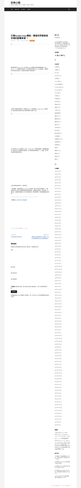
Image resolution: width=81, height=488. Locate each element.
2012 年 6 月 (57, 422)
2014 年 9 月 (57, 344)
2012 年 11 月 (57, 407)
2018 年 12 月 (57, 234)
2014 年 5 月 (57, 355)
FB (61, 436)
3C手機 (56, 67)
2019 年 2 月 (57, 229)
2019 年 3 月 (57, 226)
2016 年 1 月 (57, 298)
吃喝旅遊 (57, 98)
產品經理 (56, 447)
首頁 (12, 9)
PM (55, 442)
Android (59, 432)
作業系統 (66, 442)
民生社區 (57, 130)
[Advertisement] (40, 23)
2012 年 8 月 (57, 416)
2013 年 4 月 (57, 393)
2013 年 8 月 (57, 381)
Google (64, 436)
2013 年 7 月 (57, 384)
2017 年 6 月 (57, 254)
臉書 (64, 447)
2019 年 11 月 (57, 208)
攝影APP (56, 116)
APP (13, 228)
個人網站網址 (14, 279)
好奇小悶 (15, 2)
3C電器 (56, 70)
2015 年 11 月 (57, 303)
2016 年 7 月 (57, 280)
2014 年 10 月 (57, 341)
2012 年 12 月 (57, 404)
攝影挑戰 (57, 119)
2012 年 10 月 (57, 410)
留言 (12, 250)
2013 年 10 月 (57, 376)
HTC (56, 438)
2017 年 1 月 (57, 263)
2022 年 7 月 (57, 171)
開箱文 (56, 153)
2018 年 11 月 (57, 237)
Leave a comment (25, 40)
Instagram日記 (58, 87)
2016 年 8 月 (57, 278)
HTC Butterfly (59, 438)
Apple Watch (57, 75)
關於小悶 (17, 9)
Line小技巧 (57, 93)
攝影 (63, 443)
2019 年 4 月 (57, 223)
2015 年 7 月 (57, 315)
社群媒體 (61, 447)
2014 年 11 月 (57, 338)
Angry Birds (63, 432)
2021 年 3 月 (57, 197)
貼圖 (56, 147)
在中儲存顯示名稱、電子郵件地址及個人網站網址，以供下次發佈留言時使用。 (29, 287)
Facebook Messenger (58, 436)
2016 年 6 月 (57, 283)
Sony (62, 442)
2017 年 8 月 (57, 252)
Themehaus (67, 485)
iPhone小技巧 (58, 90)
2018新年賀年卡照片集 (16, 236)
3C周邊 (56, 432)
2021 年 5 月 (57, 191)
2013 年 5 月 (57, 390)
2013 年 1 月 (57, 401)
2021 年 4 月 (57, 194)
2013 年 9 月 (57, 378)
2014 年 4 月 (57, 358)
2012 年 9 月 (57, 413)
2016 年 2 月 (57, 295)
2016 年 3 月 (57, 292)
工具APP (16, 228)
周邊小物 (57, 104)
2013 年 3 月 (57, 396)
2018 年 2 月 (57, 243)
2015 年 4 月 (57, 324)
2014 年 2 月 (57, 364)
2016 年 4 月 (57, 289)
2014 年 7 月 (57, 350)
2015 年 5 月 (57, 321)
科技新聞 (21, 228)
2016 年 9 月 (57, 275)
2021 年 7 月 (57, 185)
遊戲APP (56, 150)
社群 (59, 447)
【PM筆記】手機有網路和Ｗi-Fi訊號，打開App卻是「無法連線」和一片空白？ (62, 458)
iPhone (58, 440)
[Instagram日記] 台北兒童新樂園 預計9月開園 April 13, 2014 (62, 476)
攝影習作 (57, 121)
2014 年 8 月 (57, 347)
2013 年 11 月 (57, 373)
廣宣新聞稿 (57, 113)
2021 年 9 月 (57, 180)
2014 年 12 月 (57, 335)
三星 (64, 442)
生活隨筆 (57, 136)
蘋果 (66, 447)
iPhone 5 (61, 440)
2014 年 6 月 (57, 352)
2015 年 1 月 (57, 332)
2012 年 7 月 (57, 419)
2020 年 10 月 (57, 200)
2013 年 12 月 (57, 370)
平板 (61, 443)
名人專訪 (57, 101)
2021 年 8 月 (57, 182)
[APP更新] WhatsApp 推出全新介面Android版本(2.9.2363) (62, 466)
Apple (56, 434)
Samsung (60, 442)
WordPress (58, 485)
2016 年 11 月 (57, 269)
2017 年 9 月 (57, 249)
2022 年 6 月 (57, 174)
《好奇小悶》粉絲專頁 (21, 200)
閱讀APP (56, 156)
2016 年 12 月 (57, 266)
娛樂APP (56, 107)
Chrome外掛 (57, 81)
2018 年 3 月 (57, 240)
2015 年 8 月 (57, 312)
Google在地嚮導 (58, 84)
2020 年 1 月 (57, 205)
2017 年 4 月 (57, 257)
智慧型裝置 (68, 445)
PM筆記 (28, 9)
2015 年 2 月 (57, 329)
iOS (56, 440)
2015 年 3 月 (57, 327)
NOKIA (69, 440)
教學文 (56, 124)
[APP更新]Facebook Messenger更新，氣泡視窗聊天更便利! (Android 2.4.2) (62, 472)
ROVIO (57, 442)
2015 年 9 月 (57, 309)
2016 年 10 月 (57, 272)
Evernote (61, 434)
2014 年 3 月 (57, 361)
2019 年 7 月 (57, 214)
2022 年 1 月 (57, 177)
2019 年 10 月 (57, 211)
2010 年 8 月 (57, 425)
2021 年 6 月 (57, 188)
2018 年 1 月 (57, 246)
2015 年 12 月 (57, 301)
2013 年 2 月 (57, 399)
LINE (67, 440)
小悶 (18, 40)
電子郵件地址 (14, 273)
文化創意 (57, 127)
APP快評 (23, 9)
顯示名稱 (13, 267)
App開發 (56, 78)
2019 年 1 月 (57, 231)
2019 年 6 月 (57, 217)
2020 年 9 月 (57, 203)
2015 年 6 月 (57, 318)
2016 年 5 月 (57, 286)
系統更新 (57, 144)
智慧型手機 (63, 445)
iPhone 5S (64, 440)
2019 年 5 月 (57, 220)
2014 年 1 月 (57, 367)
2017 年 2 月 (57, 260)
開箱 (63, 449)
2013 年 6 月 (57, 387)
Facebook (65, 434)
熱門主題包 (57, 133)
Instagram (65, 438)
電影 (56, 159)
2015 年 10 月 (57, 306)
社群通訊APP (57, 139)
